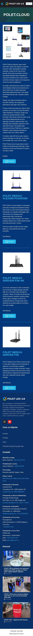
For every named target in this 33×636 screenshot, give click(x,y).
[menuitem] (29, 3)
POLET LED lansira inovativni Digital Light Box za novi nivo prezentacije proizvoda (16, 595)
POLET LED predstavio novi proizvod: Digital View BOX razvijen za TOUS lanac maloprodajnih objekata (16, 570)
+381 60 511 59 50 (19, 460)
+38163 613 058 (19, 466)
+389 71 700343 (24, 502)
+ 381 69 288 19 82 (12, 538)
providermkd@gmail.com (10, 502)
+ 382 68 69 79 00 (8, 527)
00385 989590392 (19, 492)
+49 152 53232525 (22, 513)
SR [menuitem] (28, 3)
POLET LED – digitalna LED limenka (16, 620)
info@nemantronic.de (9, 513)
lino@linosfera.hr (8, 492)
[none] (29, 3)
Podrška (5, 438)
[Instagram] (4, 422)
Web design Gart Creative (16, 633)
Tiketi (4, 442)
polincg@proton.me (13, 540)
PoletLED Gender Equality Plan (13, 446)
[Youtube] (9, 422)
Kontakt (5, 433)
